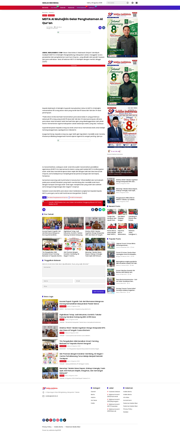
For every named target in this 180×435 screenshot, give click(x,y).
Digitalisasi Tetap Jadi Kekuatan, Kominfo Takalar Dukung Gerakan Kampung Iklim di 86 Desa (73, 233)
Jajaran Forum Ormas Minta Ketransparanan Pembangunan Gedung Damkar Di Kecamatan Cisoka (126, 244)
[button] (127, 2)
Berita (110, 213)
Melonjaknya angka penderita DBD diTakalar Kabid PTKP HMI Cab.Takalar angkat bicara (126, 262)
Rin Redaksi (50, 27)
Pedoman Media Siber (130, 403)
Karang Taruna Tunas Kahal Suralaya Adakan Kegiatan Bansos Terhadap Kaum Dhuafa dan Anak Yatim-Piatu (126, 289)
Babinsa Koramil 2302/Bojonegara (113, 400)
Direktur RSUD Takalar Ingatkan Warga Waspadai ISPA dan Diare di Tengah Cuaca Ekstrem (94, 233)
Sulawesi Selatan (114, 392)
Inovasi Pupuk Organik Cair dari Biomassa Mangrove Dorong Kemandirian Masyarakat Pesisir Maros (51, 233)
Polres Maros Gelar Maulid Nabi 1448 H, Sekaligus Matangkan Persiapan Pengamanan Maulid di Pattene (111, 232)
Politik (93, 403)
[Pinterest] (50, 420)
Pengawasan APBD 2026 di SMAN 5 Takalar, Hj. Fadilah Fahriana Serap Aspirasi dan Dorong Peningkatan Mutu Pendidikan (125, 198)
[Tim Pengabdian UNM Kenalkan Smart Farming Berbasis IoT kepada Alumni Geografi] (52, 244)
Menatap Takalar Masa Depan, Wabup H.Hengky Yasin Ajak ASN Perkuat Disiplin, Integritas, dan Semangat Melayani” (93, 254)
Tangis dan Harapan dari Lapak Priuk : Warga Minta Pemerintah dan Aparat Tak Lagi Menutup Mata (111, 218)
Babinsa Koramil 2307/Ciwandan (113, 405)
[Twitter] (96, 209)
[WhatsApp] (103, 209)
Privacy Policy (127, 409)
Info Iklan (126, 397)
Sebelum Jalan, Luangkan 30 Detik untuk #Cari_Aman (133, 232)
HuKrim (93, 397)
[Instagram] (57, 420)
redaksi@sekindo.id (51, 396)
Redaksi (125, 412)
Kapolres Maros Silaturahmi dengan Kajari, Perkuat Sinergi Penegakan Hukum (122, 232)
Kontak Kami (127, 400)
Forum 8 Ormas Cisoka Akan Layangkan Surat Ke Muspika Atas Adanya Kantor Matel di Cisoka (126, 253)
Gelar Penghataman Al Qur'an (58, 197)
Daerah (45, 15)
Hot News (94, 400)
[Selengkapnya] (122, 151)
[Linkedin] (61, 420)
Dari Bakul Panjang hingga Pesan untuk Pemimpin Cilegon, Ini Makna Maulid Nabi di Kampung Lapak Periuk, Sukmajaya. (122, 218)
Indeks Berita (127, 392)
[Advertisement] (73, 86)
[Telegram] (100, 209)
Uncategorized (112, 227)
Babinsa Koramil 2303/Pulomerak (113, 395)
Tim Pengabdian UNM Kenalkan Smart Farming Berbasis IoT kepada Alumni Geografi (51, 254)
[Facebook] (92, 209)
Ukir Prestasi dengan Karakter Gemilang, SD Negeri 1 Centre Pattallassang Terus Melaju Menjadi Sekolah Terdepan (73, 254)
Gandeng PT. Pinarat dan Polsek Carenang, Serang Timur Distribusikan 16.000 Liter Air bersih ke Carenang (133, 218)
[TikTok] (64, 420)
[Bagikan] (103, 27)
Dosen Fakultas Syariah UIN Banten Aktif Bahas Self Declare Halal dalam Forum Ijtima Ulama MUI (125, 271)
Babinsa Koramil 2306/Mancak (113, 410)
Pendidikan (51, 15)
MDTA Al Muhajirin (76, 197)
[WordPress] (54, 420)
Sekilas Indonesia (50, 3)
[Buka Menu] (136, 3)
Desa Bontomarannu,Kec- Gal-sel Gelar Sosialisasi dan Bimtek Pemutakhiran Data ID (127, 280)
